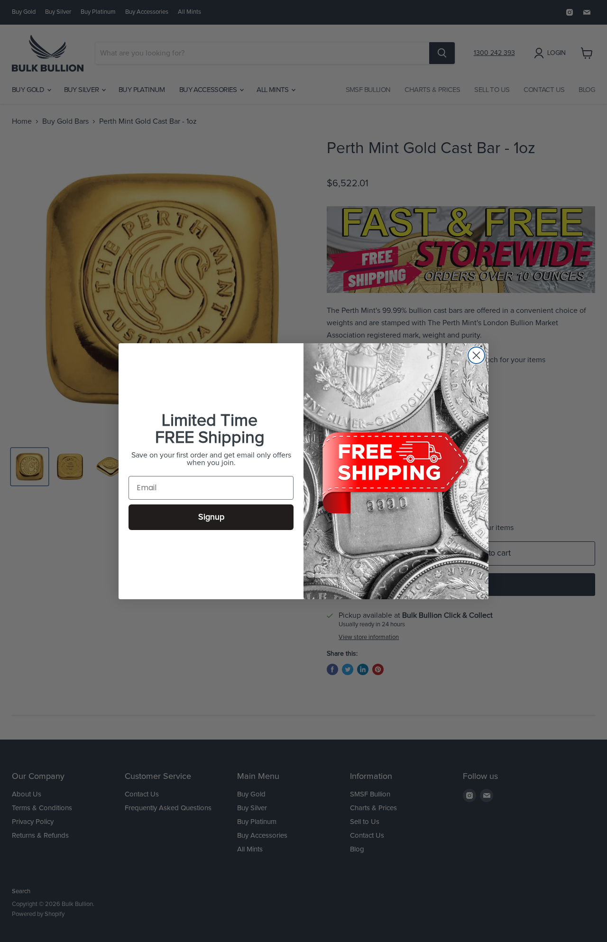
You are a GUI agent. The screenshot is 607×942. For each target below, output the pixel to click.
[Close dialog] (476, 355)
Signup (211, 517)
